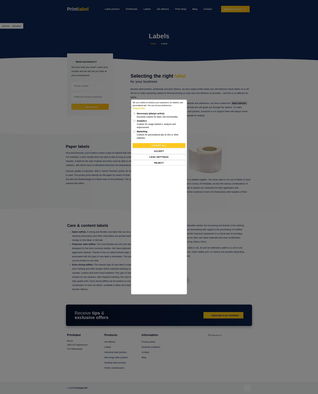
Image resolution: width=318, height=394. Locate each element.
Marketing (142, 131)
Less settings (159, 157)
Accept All (159, 145)
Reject (159, 163)
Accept (159, 151)
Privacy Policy (139, 108)
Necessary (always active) (150, 113)
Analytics (142, 121)
